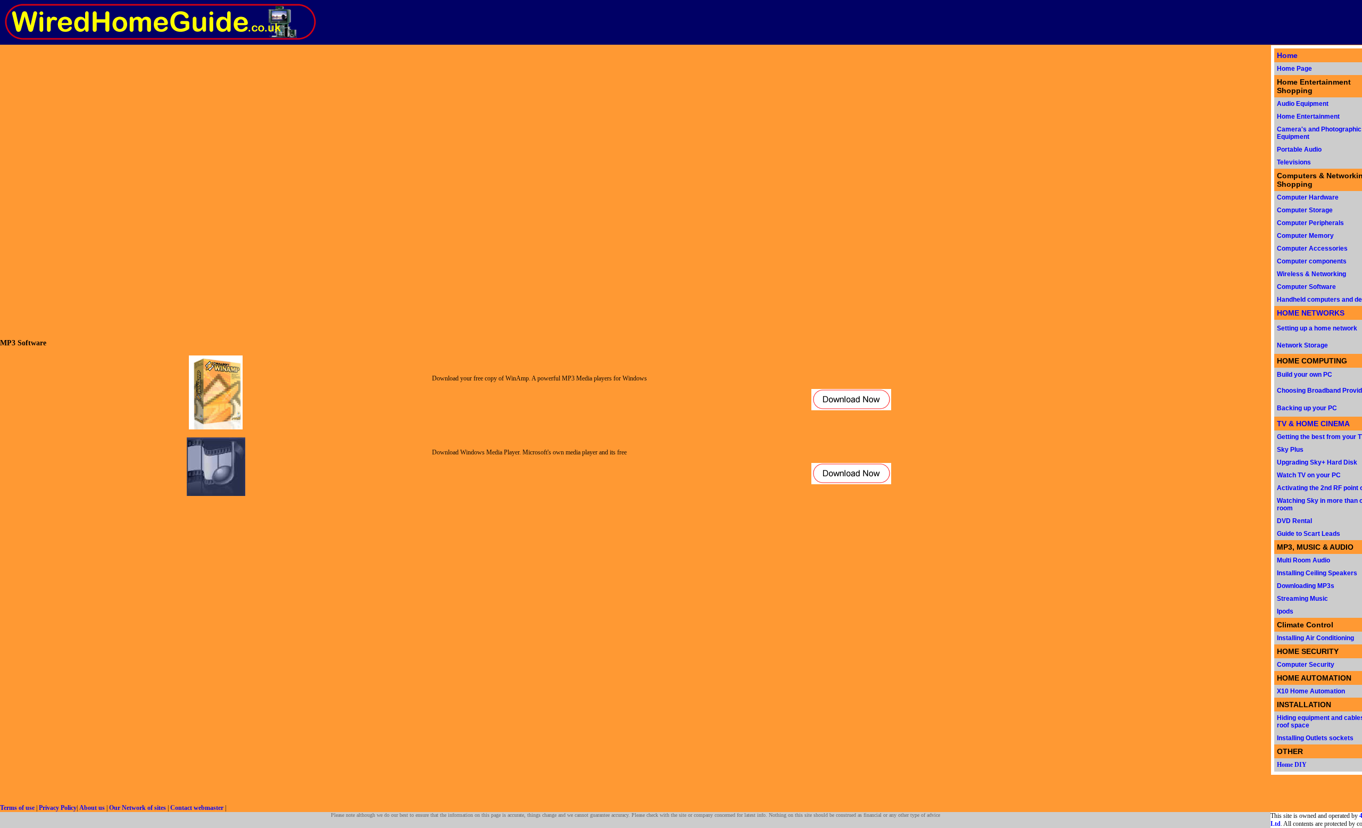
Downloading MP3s (1305, 586)
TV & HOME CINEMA (1313, 423)
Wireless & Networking (1311, 274)
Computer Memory (1305, 235)
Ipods (1285, 611)
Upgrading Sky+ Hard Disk (1317, 462)
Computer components (1312, 261)
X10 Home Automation (1311, 691)
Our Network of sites (137, 808)
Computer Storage (1305, 210)
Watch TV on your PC (1309, 475)
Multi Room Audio (1303, 560)
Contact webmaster (196, 808)
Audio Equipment (1302, 103)
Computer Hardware (1308, 197)
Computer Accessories (1312, 248)
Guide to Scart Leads (1308, 533)
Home (1287, 55)
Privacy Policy (58, 808)
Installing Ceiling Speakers (1317, 573)
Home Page (1294, 68)
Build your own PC (1304, 374)
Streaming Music (1302, 598)
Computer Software (1306, 287)
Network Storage (1302, 345)
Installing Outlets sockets (1315, 738)
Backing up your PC (1307, 408)
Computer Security (1305, 664)
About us (92, 808)
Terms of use (17, 808)
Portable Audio (1299, 149)
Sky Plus (1290, 449)
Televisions (1294, 162)
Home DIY (1292, 764)
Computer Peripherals (1310, 223)
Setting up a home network (1317, 328)
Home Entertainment (1308, 116)
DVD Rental (1294, 521)
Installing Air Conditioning (1315, 638)
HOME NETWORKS (1310, 313)
